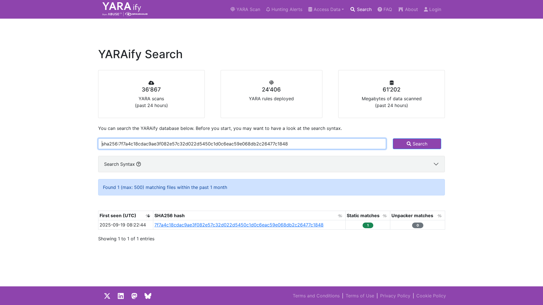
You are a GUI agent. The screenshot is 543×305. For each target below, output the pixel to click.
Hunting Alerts (286, 9)
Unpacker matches (412, 215)
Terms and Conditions (316, 296)
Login (434, 9)
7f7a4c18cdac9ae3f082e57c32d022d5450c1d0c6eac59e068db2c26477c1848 (239, 225)
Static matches (363, 215)
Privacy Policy (395, 296)
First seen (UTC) (118, 215)
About (411, 9)
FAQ (387, 9)
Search (363, 9)
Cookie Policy (431, 296)
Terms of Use (360, 296)
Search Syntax (120, 164)
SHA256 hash (169, 215)
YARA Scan (247, 9)
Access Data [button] (326, 9)
